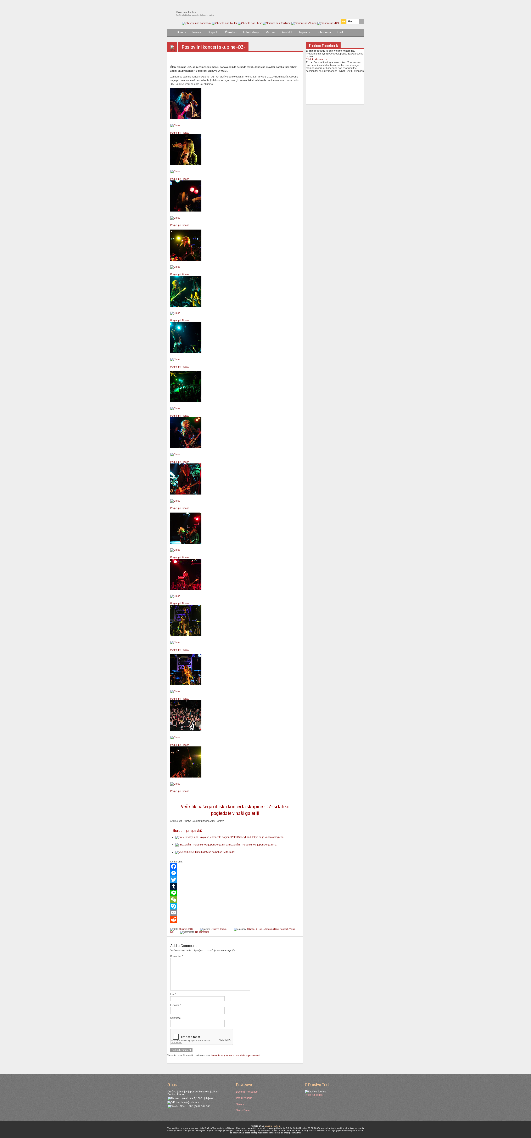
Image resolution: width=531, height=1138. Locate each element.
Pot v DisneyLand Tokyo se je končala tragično (257, 837)
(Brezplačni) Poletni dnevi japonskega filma (252, 844)
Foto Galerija (251, 32)
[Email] (235, 912)
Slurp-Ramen (243, 1110)
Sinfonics (241, 1104)
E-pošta (175, 1005)
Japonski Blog (271, 929)
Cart (340, 32)
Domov (181, 32)
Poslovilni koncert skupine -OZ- (213, 47)
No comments (202, 932)
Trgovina (304, 32)
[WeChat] (235, 899)
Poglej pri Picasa (179, 132)
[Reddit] (235, 919)
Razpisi (270, 32)
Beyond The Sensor (247, 1091)
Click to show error (316, 59)
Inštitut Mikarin (244, 1098)
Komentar (176, 956)
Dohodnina (324, 32)
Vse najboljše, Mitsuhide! (221, 852)
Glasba (251, 929)
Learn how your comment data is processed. (236, 1055)
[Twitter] (235, 879)
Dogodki (213, 32)
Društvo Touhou (219, 929)
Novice (196, 32)
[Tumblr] (235, 886)
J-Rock (259, 929)
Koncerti (284, 929)
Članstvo (230, 32)
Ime (173, 994)
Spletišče (175, 1018)
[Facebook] (235, 866)
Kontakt (287, 32)
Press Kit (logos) (314, 1094)
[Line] (235, 893)
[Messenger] (235, 873)
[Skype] (235, 906)
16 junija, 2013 (186, 929)
